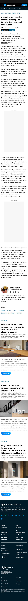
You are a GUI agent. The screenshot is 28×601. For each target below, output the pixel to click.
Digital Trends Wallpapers (21, 552)
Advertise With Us (5, 550)
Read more (6, 373)
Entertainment (4, 537)
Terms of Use (4, 586)
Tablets (17, 525)
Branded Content (19, 549)
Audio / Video (4, 532)
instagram (13, 292)
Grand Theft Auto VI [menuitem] (5, 8)
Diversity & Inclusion (5, 583)
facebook (10, 292)
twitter (18, 292)
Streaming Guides (20, 532)
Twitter (9, 515)
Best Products (19, 535)
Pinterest (19, 515)
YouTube (12, 515)
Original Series (19, 539)
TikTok (16, 515)
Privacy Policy (19, 577)
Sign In (24, 5)
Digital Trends (8, 7)
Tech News (19, 313)
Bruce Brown (5, 27)
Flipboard (1, 518)
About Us (3, 545)
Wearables (18, 527)
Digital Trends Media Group (8, 591)
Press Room (18, 580)
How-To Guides (19, 537)
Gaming (3, 530)
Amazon (9, 310)
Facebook (1, 515)
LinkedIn (23, 515)
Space (17, 530)
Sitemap (17, 583)
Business (3, 310)
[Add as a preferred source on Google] (5, 30)
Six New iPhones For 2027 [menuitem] (16, 8)
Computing (4, 527)
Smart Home (4, 535)
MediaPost (4, 42)
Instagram (5, 515)
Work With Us (4, 580)
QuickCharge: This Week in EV (7, 313)
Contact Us (3, 548)
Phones (3, 525)
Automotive (4, 539)
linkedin (15, 292)
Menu (1, 5)
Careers (3, 577)
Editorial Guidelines (5, 553)
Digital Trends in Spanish (21, 554)
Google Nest (21, 310)
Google (14, 310)
